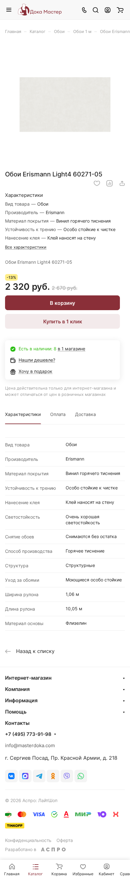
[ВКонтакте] (11, 776)
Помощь (16, 712)
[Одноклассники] (53, 776)
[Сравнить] (109, 183)
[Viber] (67, 776)
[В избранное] (97, 183)
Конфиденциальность (28, 840)
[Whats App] (80, 776)
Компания (17, 689)
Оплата (58, 414)
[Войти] (107, 10)
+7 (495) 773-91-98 (28, 734)
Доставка (85, 414)
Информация (21, 700)
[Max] (25, 776)
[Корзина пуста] (120, 10)
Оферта (64, 840)
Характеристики (23, 414)
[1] (65, 104)
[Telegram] (39, 776)
